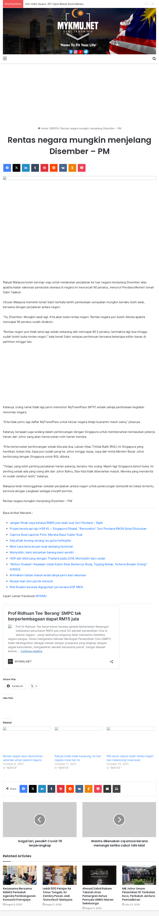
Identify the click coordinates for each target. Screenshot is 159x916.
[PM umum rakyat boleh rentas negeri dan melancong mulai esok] (131, 740)
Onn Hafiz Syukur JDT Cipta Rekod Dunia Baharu (54, 3)
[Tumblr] (35, 168)
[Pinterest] (44, 168)
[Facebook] (7, 168)
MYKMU (41, 596)
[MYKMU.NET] (79, 31)
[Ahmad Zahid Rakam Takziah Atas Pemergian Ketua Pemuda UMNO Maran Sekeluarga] (99, 875)
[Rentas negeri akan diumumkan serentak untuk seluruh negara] (27, 740)
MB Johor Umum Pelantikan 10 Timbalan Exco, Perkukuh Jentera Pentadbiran (138, 894)
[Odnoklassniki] (72, 168)
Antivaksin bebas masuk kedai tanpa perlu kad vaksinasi (48, 575)
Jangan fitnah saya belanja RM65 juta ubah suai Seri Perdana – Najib (56, 523)
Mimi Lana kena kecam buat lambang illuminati (41, 546)
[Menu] (5, 58)
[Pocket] (82, 168)
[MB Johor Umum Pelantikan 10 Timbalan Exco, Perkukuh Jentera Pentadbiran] (139, 875)
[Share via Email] (107, 789)
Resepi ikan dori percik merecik (31, 581)
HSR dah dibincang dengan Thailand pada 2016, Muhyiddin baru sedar (57, 558)
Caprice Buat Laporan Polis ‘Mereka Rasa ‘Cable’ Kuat (46, 534)
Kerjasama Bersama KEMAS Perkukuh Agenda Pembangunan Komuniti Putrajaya (19, 894)
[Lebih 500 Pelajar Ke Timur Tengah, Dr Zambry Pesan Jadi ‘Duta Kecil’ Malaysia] (60, 875)
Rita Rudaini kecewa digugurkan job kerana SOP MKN (46, 587)
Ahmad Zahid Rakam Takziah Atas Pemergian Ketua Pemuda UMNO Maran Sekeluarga (97, 896)
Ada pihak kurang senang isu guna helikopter (40, 540)
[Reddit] (54, 168)
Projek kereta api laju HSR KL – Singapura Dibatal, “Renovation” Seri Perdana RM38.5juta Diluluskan (78, 528)
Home (44, 128)
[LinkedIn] (26, 168)
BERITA (54, 128)
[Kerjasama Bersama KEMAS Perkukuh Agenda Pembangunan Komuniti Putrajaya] (20, 875)
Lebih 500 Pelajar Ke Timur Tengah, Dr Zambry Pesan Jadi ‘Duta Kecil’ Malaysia (57, 894)
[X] (16, 168)
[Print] (116, 789)
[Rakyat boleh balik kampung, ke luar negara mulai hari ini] (79, 740)
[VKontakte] (63, 168)
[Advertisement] (79, 93)
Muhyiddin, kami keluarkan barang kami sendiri (42, 552)
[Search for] (154, 58)
